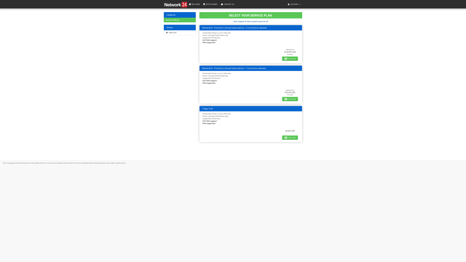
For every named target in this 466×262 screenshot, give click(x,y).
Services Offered (172, 20)
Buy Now (195, 4)
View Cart (172, 33)
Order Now (292, 59)
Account (294, 4)
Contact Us (228, 4)
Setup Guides (211, 4)
